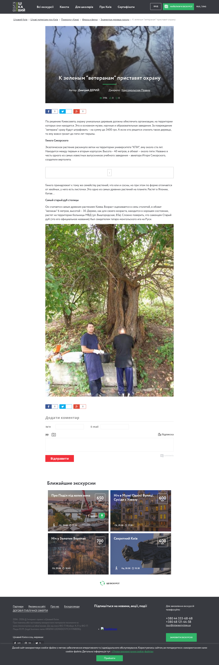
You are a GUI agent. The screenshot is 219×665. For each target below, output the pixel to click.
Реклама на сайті (37, 606)
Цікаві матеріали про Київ (44, 20)
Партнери (18, 606)
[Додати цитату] (47, 434)
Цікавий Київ (20, 20)
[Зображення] (53, 434)
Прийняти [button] (109, 658)
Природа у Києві (70, 20)
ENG (204, 7)
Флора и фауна (90, 20)
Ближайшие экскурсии (71, 483)
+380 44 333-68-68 (179, 618)
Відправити (59, 459)
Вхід (156, 6)
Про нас (54, 606)
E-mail (94, 426)
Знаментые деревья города (115, 20)
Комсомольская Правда (135, 90)
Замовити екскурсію (181, 637)
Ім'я (48, 426)
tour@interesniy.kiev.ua (178, 625)
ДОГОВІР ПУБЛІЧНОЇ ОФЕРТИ (30, 610)
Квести (64, 7)
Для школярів (84, 7)
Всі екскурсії (45, 7)
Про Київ (105, 7)
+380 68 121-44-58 (178, 622)
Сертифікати (126, 7)
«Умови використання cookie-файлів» (132, 651)
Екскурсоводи (72, 606)
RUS (198, 7)
